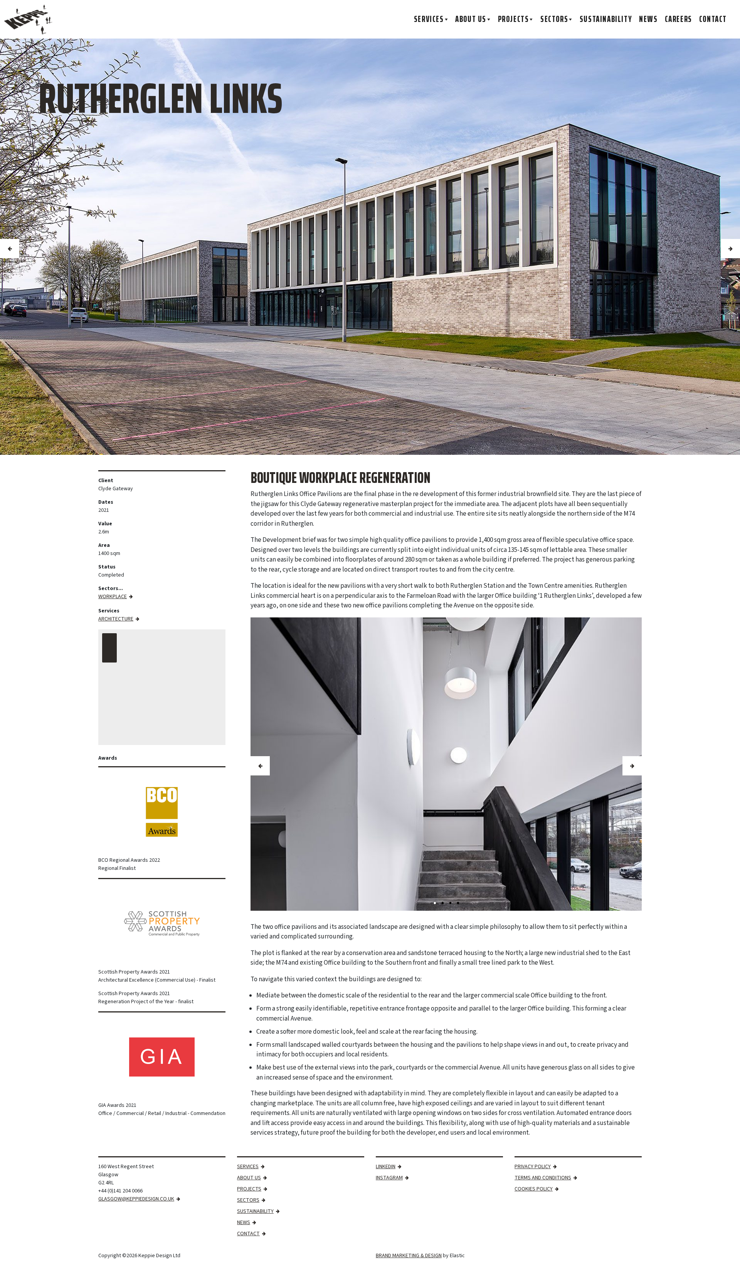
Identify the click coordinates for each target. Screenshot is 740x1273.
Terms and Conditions (543, 1178)
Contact (713, 19)
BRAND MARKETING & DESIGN (409, 1256)
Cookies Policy (534, 1189)
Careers (678, 19)
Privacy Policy (533, 1166)
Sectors (554, 19)
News (648, 19)
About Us (470, 19)
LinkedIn (385, 1166)
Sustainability (606, 19)
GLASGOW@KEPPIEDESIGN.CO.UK (136, 1199)
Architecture (115, 619)
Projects (513, 19)
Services (429, 19)
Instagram (389, 1178)
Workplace (112, 596)
